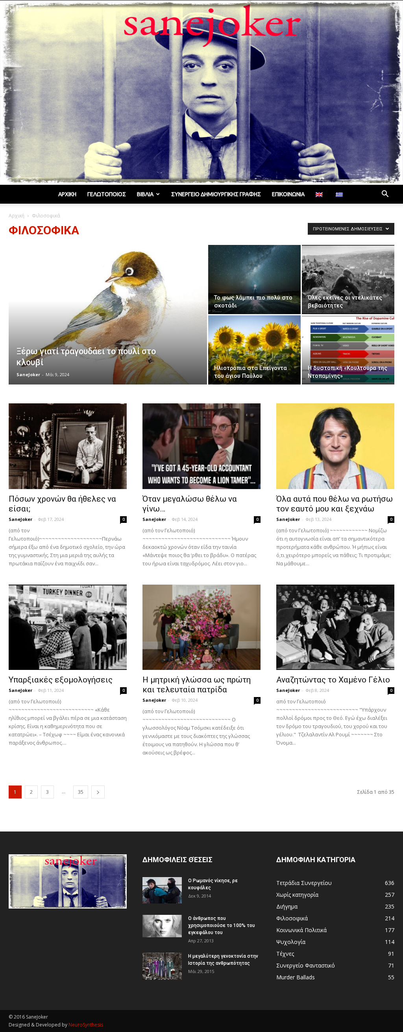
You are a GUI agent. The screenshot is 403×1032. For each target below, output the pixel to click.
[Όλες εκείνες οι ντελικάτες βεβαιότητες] (348, 279)
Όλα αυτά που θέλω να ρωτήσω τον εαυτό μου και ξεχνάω (334, 503)
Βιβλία (145, 194)
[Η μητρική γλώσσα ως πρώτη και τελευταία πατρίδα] (201, 627)
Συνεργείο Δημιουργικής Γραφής (216, 194)
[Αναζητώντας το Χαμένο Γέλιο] (335, 627)
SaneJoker (28, 374)
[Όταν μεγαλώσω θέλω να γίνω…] (201, 446)
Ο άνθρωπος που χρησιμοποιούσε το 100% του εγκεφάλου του (221, 925)
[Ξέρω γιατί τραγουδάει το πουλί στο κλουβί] (108, 318)
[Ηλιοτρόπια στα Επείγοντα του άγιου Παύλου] (254, 349)
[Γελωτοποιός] (201, 92)
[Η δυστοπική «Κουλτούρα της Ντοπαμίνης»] (348, 349)
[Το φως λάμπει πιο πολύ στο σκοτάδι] (254, 279)
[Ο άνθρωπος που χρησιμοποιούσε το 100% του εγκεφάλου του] (162, 926)
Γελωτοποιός (106, 194)
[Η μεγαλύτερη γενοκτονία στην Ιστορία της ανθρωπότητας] (162, 966)
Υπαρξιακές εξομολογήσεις (61, 679)
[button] (384, 195)
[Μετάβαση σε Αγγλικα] (320, 194)
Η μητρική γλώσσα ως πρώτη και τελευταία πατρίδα (196, 684)
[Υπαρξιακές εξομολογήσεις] (68, 627)
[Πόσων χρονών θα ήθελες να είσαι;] (68, 446)
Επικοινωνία (288, 194)
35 (80, 792)
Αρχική (67, 194)
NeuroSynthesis (85, 1024)
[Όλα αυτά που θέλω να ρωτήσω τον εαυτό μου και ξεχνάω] (335, 446)
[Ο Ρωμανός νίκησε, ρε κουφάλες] (162, 890)
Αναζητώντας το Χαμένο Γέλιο (333, 679)
